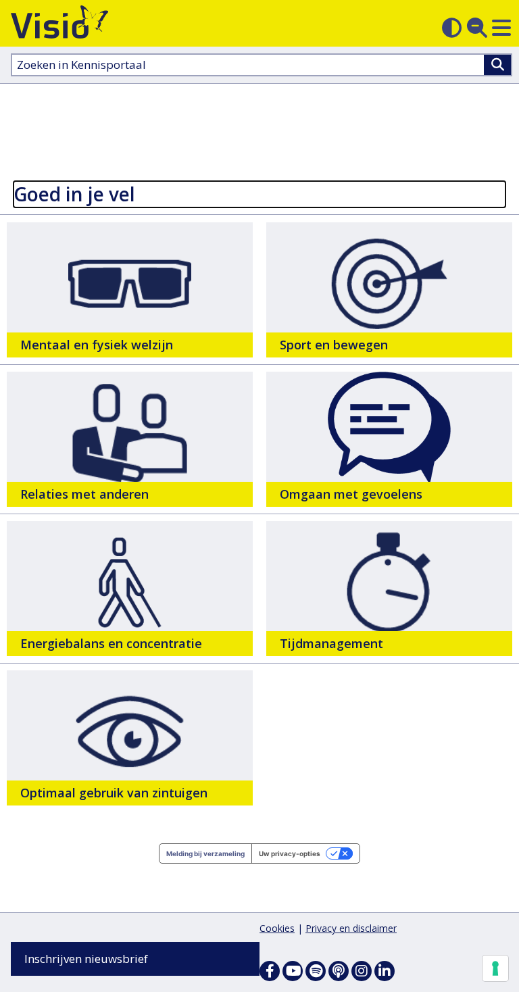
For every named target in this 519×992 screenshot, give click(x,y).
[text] (130, 289)
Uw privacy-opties (289, 853)
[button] (501, 28)
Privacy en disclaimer (351, 928)
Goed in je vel (74, 194)
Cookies (277, 928)
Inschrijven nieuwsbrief (86, 958)
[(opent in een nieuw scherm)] (292, 971)
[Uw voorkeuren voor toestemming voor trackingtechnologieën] (495, 968)
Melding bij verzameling (205, 853)
